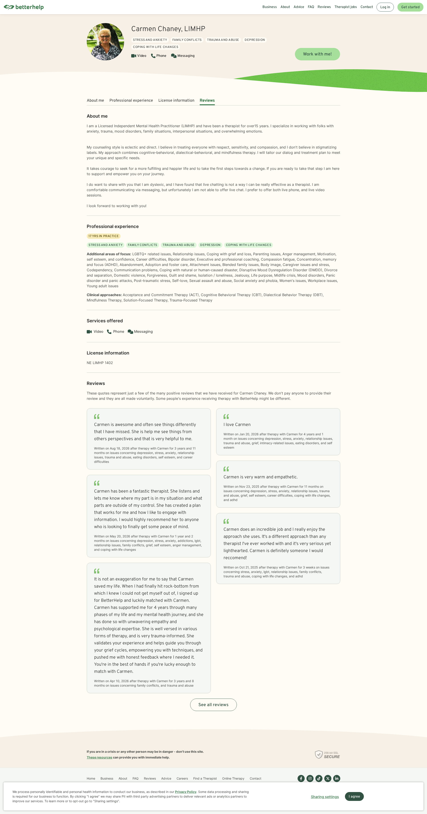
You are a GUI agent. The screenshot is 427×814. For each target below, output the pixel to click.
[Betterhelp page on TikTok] (318, 782)
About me (95, 100)
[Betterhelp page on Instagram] (309, 782)
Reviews (207, 100)
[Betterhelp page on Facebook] (300, 782)
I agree (354, 796)
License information (176, 100)
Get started (410, 7)
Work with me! (317, 54)
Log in (385, 7)
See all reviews (213, 705)
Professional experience (131, 100)
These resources (99, 757)
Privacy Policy (185, 792)
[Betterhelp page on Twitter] (326, 782)
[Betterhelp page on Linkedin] (335, 782)
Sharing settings (325, 796)
